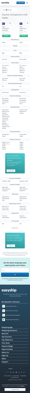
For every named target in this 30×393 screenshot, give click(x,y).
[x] (24, 372)
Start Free (21, 2)
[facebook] (21, 372)
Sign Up (11, 245)
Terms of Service (7, 375)
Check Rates (11, 170)
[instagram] (10, 372)
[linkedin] (13, 372)
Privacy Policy (16, 375)
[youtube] (16, 372)
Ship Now (6, 35)
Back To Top (15, 227)
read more (22, 386)
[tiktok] (19, 372)
